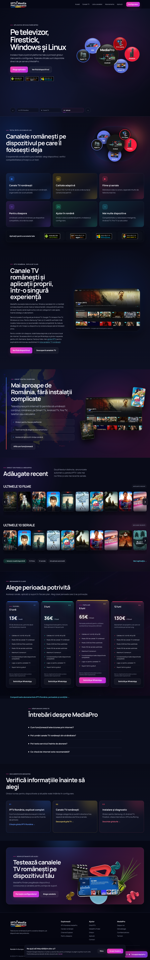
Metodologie (121, 929)
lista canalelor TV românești (50, 342)
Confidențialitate (123, 932)
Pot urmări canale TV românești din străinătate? (53, 735)
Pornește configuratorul (26, 894)
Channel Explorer (67, 932)
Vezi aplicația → (140, 561)
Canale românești (67, 929)
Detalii (60, 954)
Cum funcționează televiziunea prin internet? (52, 727)
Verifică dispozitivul (21, 350)
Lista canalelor (97, 4)
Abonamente (109, 4)
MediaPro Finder (94, 929)
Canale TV (85, 4)
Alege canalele (49, 894)
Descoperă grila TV (50, 69)
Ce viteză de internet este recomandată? (50, 751)
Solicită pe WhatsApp (22, 681)
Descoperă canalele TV (46, 350)
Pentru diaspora (66, 936)
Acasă (77, 4)
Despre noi (121, 925)
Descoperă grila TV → (65, 821)
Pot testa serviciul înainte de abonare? (48, 743)
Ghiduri (91, 932)
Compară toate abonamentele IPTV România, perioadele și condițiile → (40, 697)
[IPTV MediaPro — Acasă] (18, 4)
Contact (92, 939)
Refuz (102, 951)
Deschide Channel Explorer (24, 69)
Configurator (133, 4)
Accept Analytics (115, 951)
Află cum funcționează (23, 446)
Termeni (120, 936)
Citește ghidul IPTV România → (22, 824)
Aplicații (120, 4)
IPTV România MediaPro (69, 925)
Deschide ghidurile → (111, 821)
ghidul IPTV (52, 339)
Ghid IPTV (92, 925)
